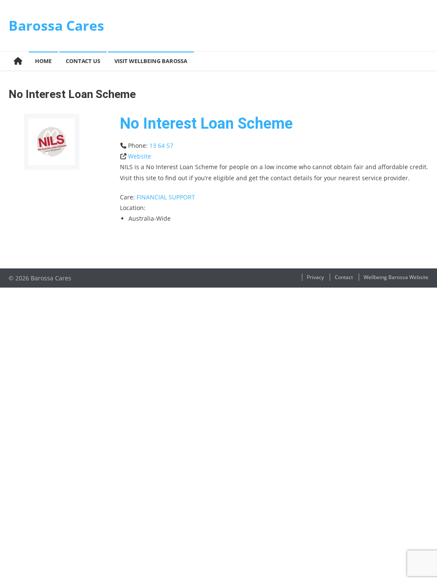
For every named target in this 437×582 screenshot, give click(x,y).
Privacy (315, 277)
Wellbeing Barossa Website (396, 277)
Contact (344, 277)
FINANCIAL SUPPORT (166, 197)
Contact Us (83, 61)
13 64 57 (161, 145)
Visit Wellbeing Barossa (150, 61)
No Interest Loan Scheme (206, 124)
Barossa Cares (56, 25)
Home (43, 61)
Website (139, 156)
